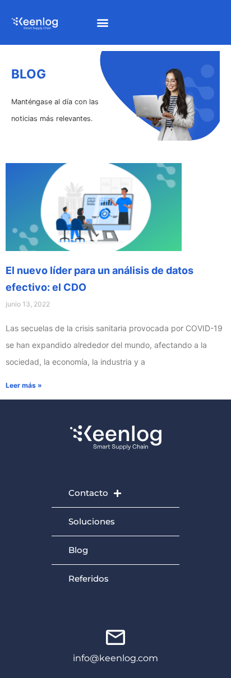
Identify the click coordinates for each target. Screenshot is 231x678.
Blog (78, 550)
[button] (103, 22)
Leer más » (24, 385)
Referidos (88, 578)
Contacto (88, 492)
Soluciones (91, 521)
